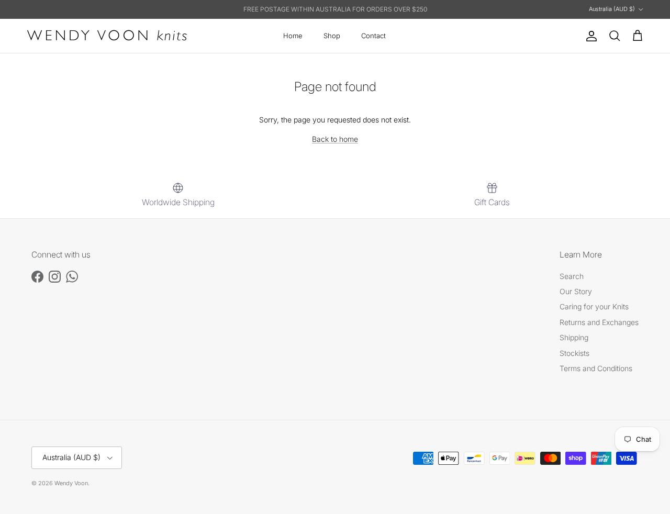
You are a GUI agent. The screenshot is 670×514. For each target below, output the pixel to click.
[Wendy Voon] (107, 35)
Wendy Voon (71, 483)
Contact (373, 35)
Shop (331, 35)
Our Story (576, 291)
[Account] (589, 36)
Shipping (574, 337)
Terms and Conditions (596, 368)
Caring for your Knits (594, 306)
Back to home (335, 139)
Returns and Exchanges (599, 322)
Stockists (574, 353)
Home (293, 35)
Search (572, 276)
